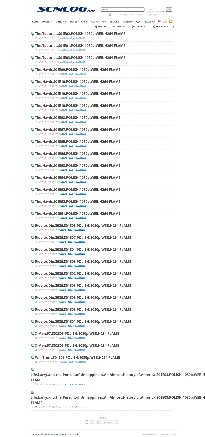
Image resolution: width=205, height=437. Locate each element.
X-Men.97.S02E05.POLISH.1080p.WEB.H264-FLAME (77, 333)
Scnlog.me (36, 434)
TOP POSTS (161, 26)
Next (109, 422)
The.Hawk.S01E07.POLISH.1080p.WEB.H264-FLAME (78, 129)
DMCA (63, 434)
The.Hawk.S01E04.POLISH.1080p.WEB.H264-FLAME (78, 177)
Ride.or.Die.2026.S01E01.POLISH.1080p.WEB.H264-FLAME (83, 321)
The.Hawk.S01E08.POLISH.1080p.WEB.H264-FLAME (78, 117)
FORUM (102, 26)
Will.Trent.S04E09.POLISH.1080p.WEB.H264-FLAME (77, 357)
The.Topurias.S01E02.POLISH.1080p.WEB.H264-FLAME (80, 33)
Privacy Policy (74, 434)
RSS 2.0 (45, 434)
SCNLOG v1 (141, 26)
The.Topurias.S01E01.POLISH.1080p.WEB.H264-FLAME (80, 45)
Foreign (63, 38)
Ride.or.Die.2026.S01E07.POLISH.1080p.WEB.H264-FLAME (83, 237)
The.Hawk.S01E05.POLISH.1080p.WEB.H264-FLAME (78, 141)
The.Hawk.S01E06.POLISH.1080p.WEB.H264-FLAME (78, 153)
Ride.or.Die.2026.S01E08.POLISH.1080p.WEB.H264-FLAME (83, 225)
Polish (69, 38)
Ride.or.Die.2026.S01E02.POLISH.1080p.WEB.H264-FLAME (83, 273)
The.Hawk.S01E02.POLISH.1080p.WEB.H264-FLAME (78, 189)
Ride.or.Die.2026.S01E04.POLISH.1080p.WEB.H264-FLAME (83, 249)
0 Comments (80, 38)
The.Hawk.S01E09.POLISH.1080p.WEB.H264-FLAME (78, 69)
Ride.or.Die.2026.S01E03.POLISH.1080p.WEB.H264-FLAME (83, 285)
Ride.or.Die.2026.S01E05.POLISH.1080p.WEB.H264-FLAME (83, 297)
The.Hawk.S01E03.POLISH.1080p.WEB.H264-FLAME (78, 165)
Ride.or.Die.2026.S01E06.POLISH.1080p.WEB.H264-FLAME (83, 261)
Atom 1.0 (54, 434)
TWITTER (121, 26)
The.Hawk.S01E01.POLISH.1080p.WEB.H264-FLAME (78, 213)
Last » (116, 422)
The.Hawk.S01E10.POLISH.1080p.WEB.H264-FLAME (78, 81)
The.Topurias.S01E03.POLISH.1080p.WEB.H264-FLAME (80, 57)
